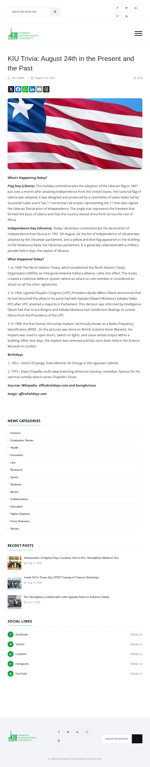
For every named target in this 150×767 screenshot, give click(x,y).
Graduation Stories (22, 440)
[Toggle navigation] (138, 33)
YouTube (21, 673)
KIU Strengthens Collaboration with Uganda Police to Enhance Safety (66, 596)
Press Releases (20, 521)
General (15, 432)
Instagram (22, 664)
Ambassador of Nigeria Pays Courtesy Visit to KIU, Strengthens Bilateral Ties (71, 557)
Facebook (21, 634)
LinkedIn (21, 654)
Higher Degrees (20, 513)
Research (16, 469)
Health (14, 447)
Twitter (20, 644)
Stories (14, 528)
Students (15, 484)
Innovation (16, 455)
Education (16, 506)
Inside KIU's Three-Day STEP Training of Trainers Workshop (61, 577)
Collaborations (19, 499)
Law (12, 462)
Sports (14, 477)
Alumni (14, 491)
